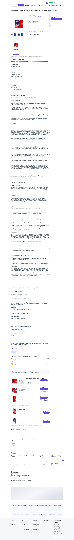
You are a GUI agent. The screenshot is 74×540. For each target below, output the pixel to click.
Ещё (60, 5)
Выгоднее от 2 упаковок (55, 5)
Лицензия (23, 525)
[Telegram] (59, 537)
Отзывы (25, 12)
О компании (23, 521)
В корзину (15, 54)
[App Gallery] (61, 522)
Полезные (19, 351)
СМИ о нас (23, 530)
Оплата (34, 521)
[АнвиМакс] (14, 420)
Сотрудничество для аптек (25, 529)
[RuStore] (59, 522)
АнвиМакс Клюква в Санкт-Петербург (22, 514)
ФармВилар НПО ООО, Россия (38, 16)
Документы (45, 12)
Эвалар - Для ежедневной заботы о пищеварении (16, 463)
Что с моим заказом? (13, 525)
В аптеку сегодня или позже (34, 35)
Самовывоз (40, 12)
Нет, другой (14, 4)
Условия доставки (13, 430)
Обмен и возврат (13, 524)
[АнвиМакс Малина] (14, 411)
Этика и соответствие (36, 529)
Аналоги (15, 12)
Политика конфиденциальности (37, 525)
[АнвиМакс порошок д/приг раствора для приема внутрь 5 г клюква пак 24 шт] (14, 381)
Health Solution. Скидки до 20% (29, 462)
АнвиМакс (22, 381)
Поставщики (23, 524)
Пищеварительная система (42, 5)
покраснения (36, 2)
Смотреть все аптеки (14, 436)
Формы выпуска (31, 12)
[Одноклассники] (57, 537)
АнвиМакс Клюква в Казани (38, 514)
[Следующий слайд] (63, 460)
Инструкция (20, 12)
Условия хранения (40, 31)
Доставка (36, 12)
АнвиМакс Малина (22, 409)
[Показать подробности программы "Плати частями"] (61, 25)
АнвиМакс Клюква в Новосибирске (31, 514)
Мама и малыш (27, 5)
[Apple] (55, 522)
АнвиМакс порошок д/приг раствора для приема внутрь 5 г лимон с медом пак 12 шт (16, 49)
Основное (12, 12)
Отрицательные (32, 351)
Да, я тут (21, 4)
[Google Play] (57, 522)
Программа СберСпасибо (36, 524)
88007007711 (46, 524)
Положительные (25, 351)
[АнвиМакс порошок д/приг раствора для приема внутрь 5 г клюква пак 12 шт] (14, 390)
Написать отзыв (14, 348)
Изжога (49, 5)
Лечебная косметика (33, 5)
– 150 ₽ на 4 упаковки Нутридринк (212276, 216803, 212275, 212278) (57, 463)
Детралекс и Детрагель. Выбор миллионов (44, 462)
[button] (13, 1)
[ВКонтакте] (55, 537)
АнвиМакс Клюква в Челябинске (54, 514)
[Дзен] (61, 537)
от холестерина (40, 2)
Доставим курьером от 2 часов (34, 34)
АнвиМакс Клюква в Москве (15, 514)
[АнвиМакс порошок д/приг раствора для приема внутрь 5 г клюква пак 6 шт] (14, 399)
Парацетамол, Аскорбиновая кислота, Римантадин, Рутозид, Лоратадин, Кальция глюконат (24, 331)
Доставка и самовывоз (32, 31)
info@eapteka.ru (46, 521)
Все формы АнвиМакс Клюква (33, 21)
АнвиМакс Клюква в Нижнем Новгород (46, 514)
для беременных (31, 2)
